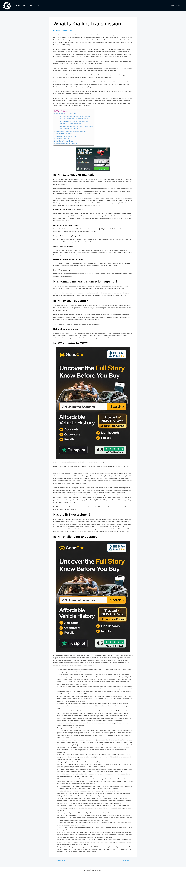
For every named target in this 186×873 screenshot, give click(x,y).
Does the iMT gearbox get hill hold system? (78, 126)
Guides (25, 5)
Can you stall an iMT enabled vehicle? (76, 119)
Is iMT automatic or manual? (66, 114)
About (173, 5)
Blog (32, 5)
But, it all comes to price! (68, 136)
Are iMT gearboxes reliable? (72, 124)
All (38, 5)
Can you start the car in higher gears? (76, 121)
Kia (54, 30)
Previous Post (61, 860)
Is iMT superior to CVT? (64, 138)
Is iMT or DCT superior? (64, 133)
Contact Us (179, 5)
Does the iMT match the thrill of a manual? (77, 116)
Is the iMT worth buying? (71, 128)
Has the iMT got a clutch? (65, 141)
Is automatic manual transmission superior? (71, 131)
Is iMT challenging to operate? (66, 143)
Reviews (17, 5)
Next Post (126, 860)
